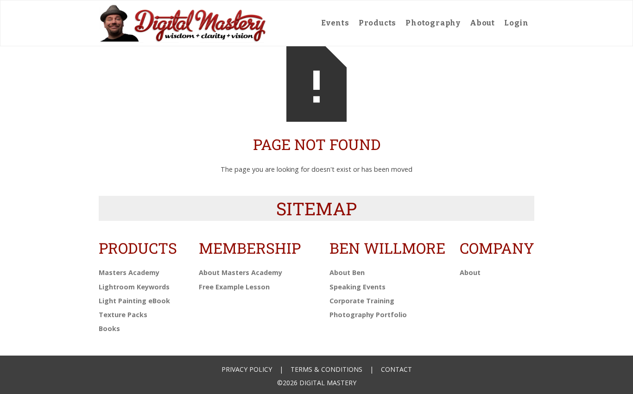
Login (516, 23)
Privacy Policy (247, 369)
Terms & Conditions (326, 369)
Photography (433, 23)
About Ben (347, 272)
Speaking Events (357, 286)
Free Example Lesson (234, 286)
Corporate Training (361, 300)
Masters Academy (129, 272)
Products (377, 23)
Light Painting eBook (134, 300)
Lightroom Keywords (134, 286)
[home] (183, 23)
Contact (396, 369)
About (482, 23)
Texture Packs (123, 314)
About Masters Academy (240, 272)
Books (109, 328)
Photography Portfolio (368, 314)
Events (335, 23)
